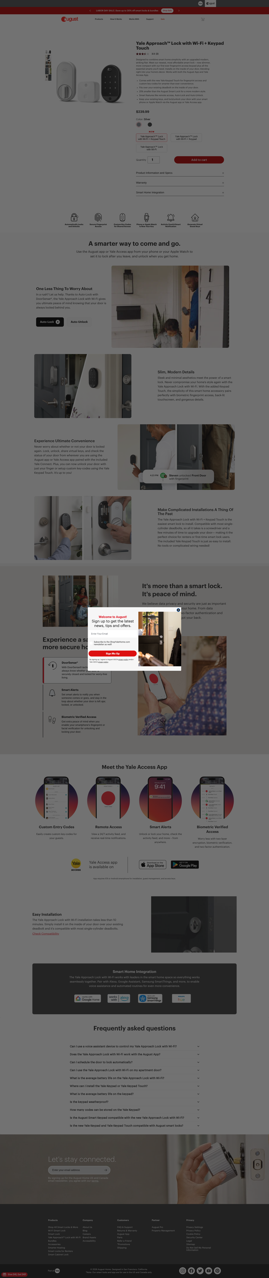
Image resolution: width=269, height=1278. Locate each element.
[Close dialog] (178, 610)
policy (123, 659)
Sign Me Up (113, 653)
